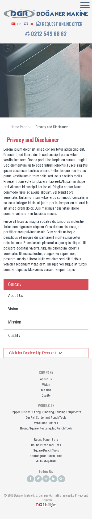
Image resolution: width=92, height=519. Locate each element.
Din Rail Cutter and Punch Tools (46, 418)
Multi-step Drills (46, 461)
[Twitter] (38, 478)
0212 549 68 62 (49, 33)
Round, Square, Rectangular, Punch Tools (46, 428)
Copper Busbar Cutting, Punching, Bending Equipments (46, 412)
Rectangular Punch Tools (46, 456)
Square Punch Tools (46, 451)
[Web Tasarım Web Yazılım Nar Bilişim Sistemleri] (46, 504)
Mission (14, 322)
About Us (15, 296)
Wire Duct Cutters (46, 423)
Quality (14, 336)
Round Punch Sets (46, 440)
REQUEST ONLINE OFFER (62, 24)
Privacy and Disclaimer (52, 127)
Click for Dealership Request (32, 353)
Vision (13, 309)
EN (31, 24)
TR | (19, 24)
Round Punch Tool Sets (46, 445)
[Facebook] (30, 478)
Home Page (19, 127)
